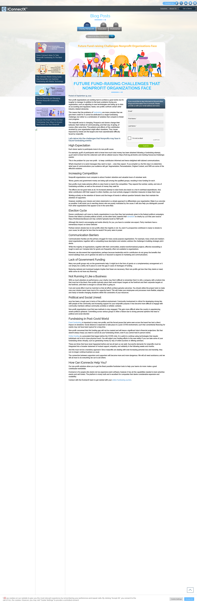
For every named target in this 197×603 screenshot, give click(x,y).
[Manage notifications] (5, 598)
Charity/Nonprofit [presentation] (86, 28)
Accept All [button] (189, 599)
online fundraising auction (121, 380)
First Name (132, 118)
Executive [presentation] (102, 28)
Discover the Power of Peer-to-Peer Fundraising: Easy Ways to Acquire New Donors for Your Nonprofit (49, 122)
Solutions (163, 9)
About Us (173, 9)
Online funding (74, 336)
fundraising (97, 112)
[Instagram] (190, 3)
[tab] (86, 29)
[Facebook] (177, 3)
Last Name (132, 126)
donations (131, 216)
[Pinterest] (195, 3)
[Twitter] (181, 3)
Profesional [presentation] (115, 28)
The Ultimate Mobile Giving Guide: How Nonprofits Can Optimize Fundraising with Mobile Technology (49, 79)
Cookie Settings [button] (176, 599)
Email (130, 111)
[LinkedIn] (186, 3)
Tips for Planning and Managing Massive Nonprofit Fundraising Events (48, 100)
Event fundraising (75, 322)
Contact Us (169, 3)
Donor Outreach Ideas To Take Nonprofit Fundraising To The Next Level (49, 57)
